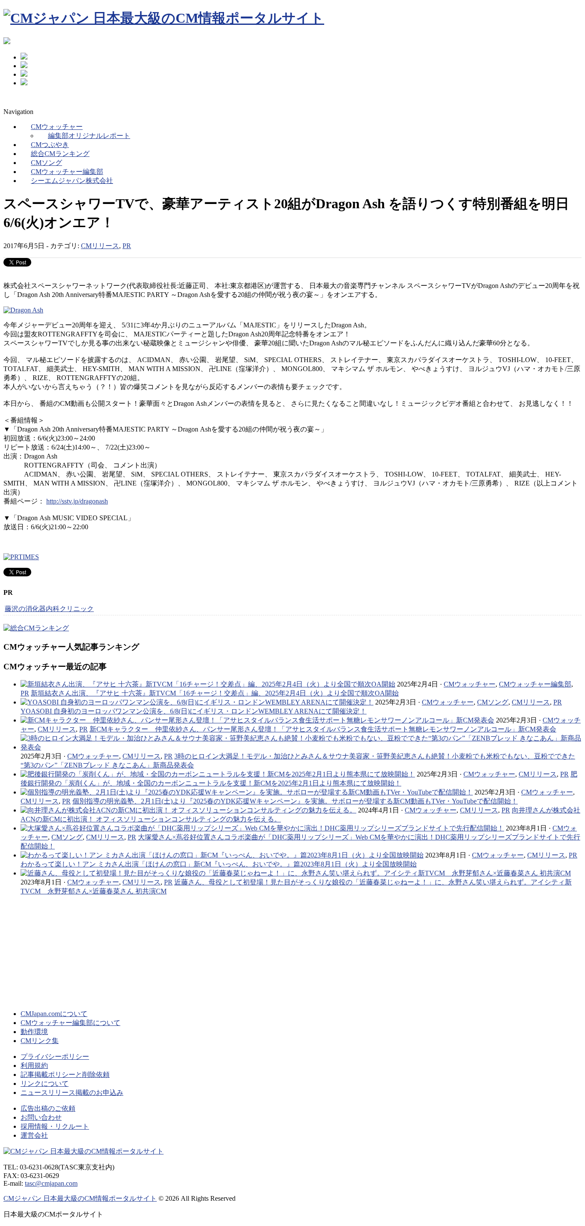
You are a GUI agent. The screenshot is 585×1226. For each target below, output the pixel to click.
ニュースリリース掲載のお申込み (72, 1092)
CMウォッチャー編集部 (535, 684)
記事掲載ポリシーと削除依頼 (65, 1074)
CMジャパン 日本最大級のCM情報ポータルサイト (80, 1198)
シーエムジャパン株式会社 (72, 180)
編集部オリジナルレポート (89, 135)
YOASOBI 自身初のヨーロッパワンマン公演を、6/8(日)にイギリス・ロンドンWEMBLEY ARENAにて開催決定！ (194, 711)
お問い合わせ (41, 1117)
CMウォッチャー (469, 684)
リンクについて (45, 1083)
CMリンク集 (40, 1040)
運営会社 (34, 1135)
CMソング (492, 702)
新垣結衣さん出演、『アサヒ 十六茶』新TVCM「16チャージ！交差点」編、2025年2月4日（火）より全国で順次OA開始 (215, 693)
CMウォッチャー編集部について (70, 1022)
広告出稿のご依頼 (48, 1108)
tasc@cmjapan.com (51, 1183)
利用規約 (34, 1065)
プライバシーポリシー (55, 1056)
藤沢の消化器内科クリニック (49, 608)
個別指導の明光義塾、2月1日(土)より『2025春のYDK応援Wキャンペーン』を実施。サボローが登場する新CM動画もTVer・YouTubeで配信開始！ (295, 801)
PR (126, 245)
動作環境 (34, 1031)
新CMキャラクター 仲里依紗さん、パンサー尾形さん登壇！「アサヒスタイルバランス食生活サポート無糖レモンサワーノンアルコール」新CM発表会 (323, 729)
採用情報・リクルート (55, 1126)
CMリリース (100, 245)
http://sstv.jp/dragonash (77, 501)
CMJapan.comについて (54, 1013)
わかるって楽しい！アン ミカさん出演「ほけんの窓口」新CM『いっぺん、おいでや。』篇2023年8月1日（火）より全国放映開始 (219, 864)
